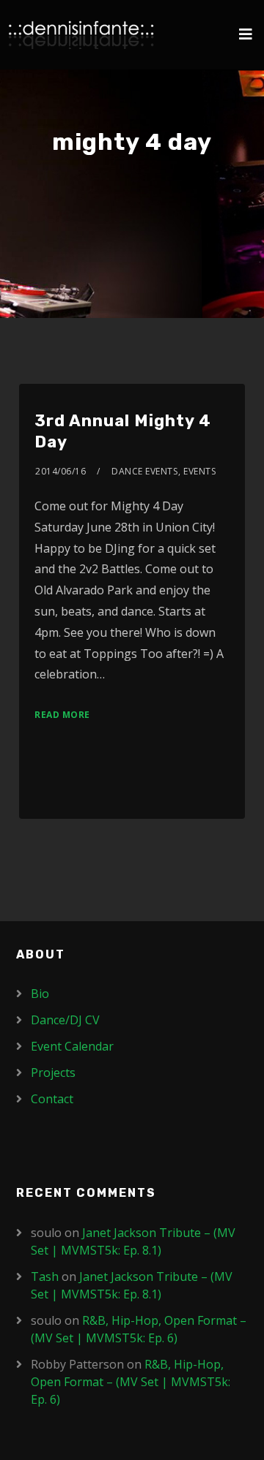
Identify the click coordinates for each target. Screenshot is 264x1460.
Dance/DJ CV (65, 1020)
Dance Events (144, 471)
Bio (40, 994)
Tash (45, 1276)
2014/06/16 (60, 471)
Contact (52, 1099)
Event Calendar (72, 1046)
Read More (62, 714)
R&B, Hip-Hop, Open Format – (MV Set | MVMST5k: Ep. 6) (130, 1381)
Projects (53, 1072)
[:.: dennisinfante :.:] (81, 34)
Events (199, 471)
